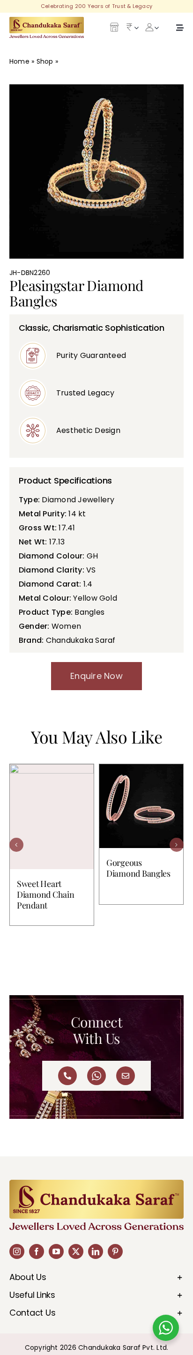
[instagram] (16, 1251)
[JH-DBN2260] (96, 171)
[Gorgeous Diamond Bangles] (141, 806)
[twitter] (75, 1251)
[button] (16, 845)
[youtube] (56, 1251)
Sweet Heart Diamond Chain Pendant (45, 894)
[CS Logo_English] (46, 20)
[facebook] (36, 1251)
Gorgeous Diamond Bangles (138, 868)
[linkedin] (95, 1251)
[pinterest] (115, 1251)
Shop (45, 61)
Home (19, 61)
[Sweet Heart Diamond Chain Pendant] (52, 816)
